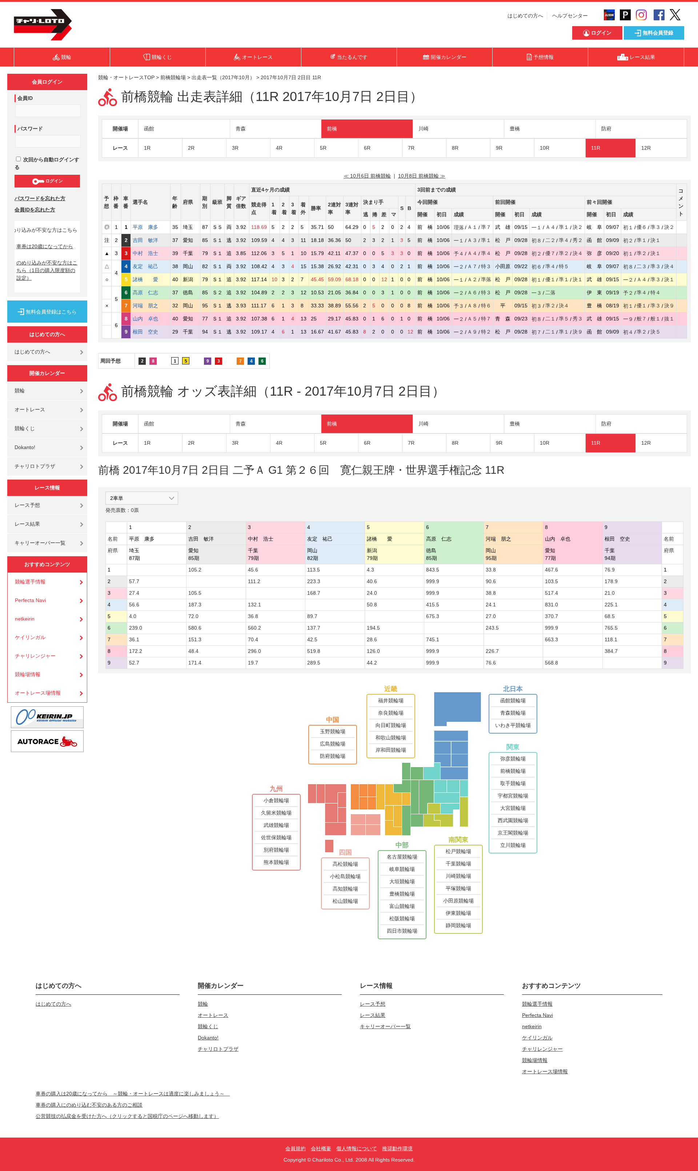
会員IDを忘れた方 (35, 210)
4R (279, 148)
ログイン (53, 180)
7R (411, 148)
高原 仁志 (150, 292)
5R (323, 148)
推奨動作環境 (397, 1148)
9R (499, 148)
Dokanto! (25, 447)
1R (147, 148)
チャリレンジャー (35, 656)
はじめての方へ (525, 16)
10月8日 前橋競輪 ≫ (421, 176)
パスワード (30, 129)
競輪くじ (25, 428)
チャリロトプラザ (35, 466)
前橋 (332, 129)
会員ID (25, 98)
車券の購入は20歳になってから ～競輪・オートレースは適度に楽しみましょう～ (133, 1094)
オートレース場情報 (38, 693)
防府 (606, 129)
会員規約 (295, 1148)
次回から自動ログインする (47, 163)
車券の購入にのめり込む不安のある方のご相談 (89, 1105)
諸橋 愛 (150, 279)
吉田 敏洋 (150, 240)
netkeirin (25, 619)
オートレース (30, 409)
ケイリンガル (30, 637)
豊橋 (515, 129)
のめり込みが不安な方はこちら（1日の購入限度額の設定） (46, 270)
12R (646, 148)
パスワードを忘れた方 (40, 198)
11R (595, 148)
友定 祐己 (150, 266)
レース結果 (27, 524)
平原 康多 (150, 227)
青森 (241, 129)
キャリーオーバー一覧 (40, 543)
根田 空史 (150, 332)
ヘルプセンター (570, 16)
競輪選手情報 (30, 582)
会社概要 (321, 1148)
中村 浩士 (150, 253)
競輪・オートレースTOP (126, 77)
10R (544, 148)
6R (367, 148)
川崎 (423, 129)
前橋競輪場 (173, 77)
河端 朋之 (150, 305)
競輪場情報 (27, 674)
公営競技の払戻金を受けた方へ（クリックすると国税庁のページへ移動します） (127, 1116)
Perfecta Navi (30, 600)
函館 (149, 129)
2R (191, 148)
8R (455, 148)
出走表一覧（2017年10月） (223, 77)
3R (235, 148)
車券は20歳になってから (44, 246)
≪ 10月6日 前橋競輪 (367, 176)
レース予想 (27, 505)
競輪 (20, 390)
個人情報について (356, 1148)
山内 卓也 (150, 319)
